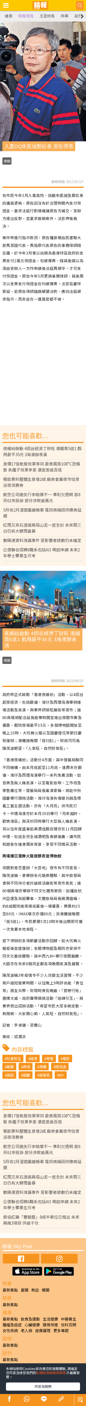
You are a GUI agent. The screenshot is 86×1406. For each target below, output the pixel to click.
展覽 (10, 1066)
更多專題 (61, 1330)
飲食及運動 (30, 1319)
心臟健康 (32, 1325)
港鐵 (42, 1066)
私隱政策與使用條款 (51, 1372)
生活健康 (50, 1319)
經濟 (33, 1058)
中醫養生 (68, 1319)
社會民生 (14, 1058)
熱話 (35, 1290)
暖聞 (45, 1290)
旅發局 (44, 1075)
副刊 (78, 16)
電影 (66, 1058)
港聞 (7, 161)
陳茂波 (60, 1066)
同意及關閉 (43, 1386)
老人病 (26, 1330)
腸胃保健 (50, 1325)
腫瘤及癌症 (12, 1325)
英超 (10, 1075)
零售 (50, 1058)
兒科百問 (68, 1325)
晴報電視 (26, 16)
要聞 (24, 1290)
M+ (61, 1075)
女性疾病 (10, 1330)
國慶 (26, 1075)
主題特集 (47, 16)
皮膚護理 (42, 1330)
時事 (65, 16)
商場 (26, 1066)
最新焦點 (10, 1290)
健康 (8, 16)
